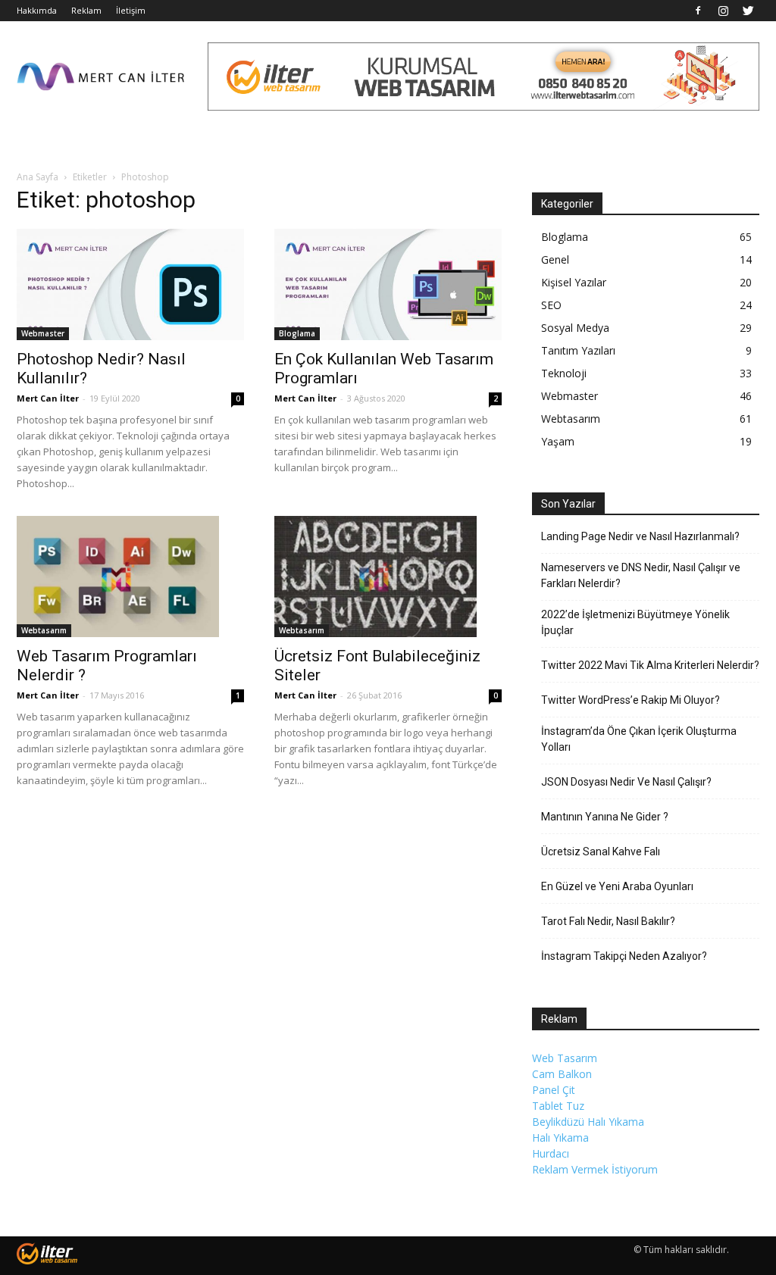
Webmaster (42, 333)
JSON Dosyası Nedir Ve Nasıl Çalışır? (626, 782)
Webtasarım (44, 630)
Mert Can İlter (48, 398)
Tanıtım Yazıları (578, 350)
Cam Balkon (562, 1074)
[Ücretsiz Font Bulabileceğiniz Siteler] (388, 576)
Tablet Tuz (558, 1105)
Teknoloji (564, 373)
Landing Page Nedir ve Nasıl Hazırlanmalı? (640, 536)
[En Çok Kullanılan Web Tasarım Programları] (388, 284)
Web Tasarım (564, 1058)
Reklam (86, 10)
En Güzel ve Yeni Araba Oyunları (617, 886)
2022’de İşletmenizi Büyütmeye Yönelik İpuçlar (635, 622)
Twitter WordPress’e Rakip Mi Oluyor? (630, 700)
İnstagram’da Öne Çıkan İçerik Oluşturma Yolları (639, 739)
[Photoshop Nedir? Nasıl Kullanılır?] (130, 284)
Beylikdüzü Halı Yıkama (588, 1121)
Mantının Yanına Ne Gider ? (604, 817)
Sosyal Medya (575, 327)
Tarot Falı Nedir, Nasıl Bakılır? (608, 921)
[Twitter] (748, 10)
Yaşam (557, 441)
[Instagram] (723, 10)
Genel (555, 259)
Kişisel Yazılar (573, 282)
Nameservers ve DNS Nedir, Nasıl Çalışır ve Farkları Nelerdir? (640, 575)
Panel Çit (553, 1090)
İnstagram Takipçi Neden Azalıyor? (624, 956)
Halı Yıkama (560, 1137)
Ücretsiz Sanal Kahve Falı (600, 851)
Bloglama (297, 333)
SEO (551, 305)
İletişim (131, 10)
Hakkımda (37, 10)
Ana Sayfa (37, 176)
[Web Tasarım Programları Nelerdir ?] (130, 576)
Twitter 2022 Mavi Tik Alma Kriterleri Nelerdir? (650, 665)
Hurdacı (550, 1153)
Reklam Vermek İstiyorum (595, 1169)
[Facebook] (698, 10)
